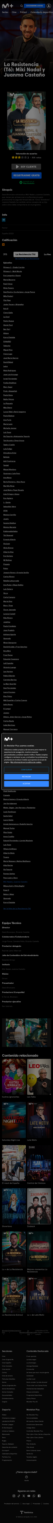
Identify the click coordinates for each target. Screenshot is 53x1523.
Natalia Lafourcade (11, 581)
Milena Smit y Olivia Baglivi (13, 886)
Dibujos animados (32, 1392)
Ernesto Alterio (9, 539)
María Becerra (9, 280)
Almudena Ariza (9, 453)
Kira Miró (7, 651)
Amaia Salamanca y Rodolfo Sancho (18, 824)
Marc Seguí (7, 387)
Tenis (4, 1437)
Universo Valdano (8, 1431)
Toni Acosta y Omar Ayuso (13, 440)
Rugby (4, 1441)
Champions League (8, 1418)
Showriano (7, 1226)
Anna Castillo (8, 837)
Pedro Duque (8, 321)
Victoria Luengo (9, 667)
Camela (6, 795)
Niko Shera (7, 408)
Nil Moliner (7, 560)
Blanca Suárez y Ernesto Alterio (16, 799)
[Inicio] (7, 5)
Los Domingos (31, 1363)
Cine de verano (7, 1376)
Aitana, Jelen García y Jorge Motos (17, 717)
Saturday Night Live (11, 1140)
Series (5, 12)
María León (7, 424)
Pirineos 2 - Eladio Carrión (14, 267)
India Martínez (9, 725)
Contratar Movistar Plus (34, 1431)
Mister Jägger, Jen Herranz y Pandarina (19, 808)
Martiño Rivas (8, 486)
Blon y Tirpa (8, 605)
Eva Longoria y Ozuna (12, 275)
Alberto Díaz (8, 552)
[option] (15, 1032)
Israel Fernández (10, 379)
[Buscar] (21, 6)
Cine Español (6, 1363)
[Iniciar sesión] (49, 6)
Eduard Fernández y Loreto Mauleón (18, 841)
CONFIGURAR (26, 770)
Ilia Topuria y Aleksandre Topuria (16, 436)
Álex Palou (7, 696)
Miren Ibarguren (9, 643)
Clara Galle (8, 313)
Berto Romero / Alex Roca (14, 482)
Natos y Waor (8, 894)
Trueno (6, 857)
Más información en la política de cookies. (26, 762)
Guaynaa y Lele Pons (11, 473)
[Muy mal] (13, 157)
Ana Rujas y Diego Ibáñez (13, 585)
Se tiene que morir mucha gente (37, 1372)
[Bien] (22, 157)
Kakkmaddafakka (10, 531)
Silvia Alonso (8, 548)
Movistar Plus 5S (32, 1402)
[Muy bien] (25, 157)
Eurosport (5, 1450)
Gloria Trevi (8, 325)
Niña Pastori (8, 296)
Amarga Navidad (32, 1366)
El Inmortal (30, 1369)
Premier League (7, 1424)
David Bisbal (8, 362)
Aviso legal (26, 1504)
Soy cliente (28, 166)
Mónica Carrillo (9, 515)
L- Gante (7, 502)
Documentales (7, 1395)
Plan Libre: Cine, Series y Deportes (38, 1434)
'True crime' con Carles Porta (36, 1385)
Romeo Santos (9, 874)
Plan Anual (30, 1447)
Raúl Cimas (7, 284)
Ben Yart (6, 329)
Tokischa (6, 346)
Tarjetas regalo (31, 1457)
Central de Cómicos (36, 1183)
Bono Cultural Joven (33, 1450)
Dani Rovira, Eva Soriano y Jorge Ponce (19, 292)
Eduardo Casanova (11, 659)
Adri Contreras (9, 461)
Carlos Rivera (8, 577)
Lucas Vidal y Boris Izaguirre (14, 412)
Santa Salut (7, 816)
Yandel (6, 465)
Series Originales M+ (9, 1385)
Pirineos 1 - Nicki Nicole (12, 271)
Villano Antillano (10, 849)
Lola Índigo (7, 449)
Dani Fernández (9, 688)
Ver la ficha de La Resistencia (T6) (17, 908)
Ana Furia (7, 420)
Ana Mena (7, 478)
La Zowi (6, 317)
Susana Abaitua (9, 523)
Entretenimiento (8, 1398)
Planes (28, 1441)
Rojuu (5, 568)
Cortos (4, 1372)
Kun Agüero (8, 498)
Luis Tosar (7, 432)
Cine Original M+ (8, 1359)
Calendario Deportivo (9, 1454)
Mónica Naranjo (9, 527)
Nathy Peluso (8, 399)
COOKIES (46, 1504)
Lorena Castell (9, 614)
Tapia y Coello (9, 445)
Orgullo (4, 1402)
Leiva (5, 366)
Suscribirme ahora (34, 6)
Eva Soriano (8, 556)
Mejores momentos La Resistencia (37, 1270)
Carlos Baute (8, 721)
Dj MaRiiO (7, 342)
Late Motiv (32, 1140)
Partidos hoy (6, 1457)
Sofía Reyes (8, 704)
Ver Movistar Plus (32, 1415)
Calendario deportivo (41, 12)
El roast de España (10, 1183)
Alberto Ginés (9, 853)
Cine (14, 12)
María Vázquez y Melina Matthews (16, 861)
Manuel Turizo (9, 828)
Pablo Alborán (9, 676)
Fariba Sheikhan (9, 383)
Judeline (6, 622)
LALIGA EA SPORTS (8, 1421)
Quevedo (7, 638)
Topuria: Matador (8, 1444)
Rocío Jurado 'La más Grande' (36, 1382)
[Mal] (16, 157)
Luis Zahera (8, 589)
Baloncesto (6, 1434)
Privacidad (36, 1504)
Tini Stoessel (8, 535)
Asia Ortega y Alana (11, 494)
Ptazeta (6, 564)
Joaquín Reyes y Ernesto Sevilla (16, 573)
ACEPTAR (26, 784)
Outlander (30, 1376)
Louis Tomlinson (9, 812)
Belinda (6, 457)
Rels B (5, 309)
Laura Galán (8, 820)
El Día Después (7, 1428)
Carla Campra (9, 597)
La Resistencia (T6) (26, 254)
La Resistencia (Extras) (12, 1315)
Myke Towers (8, 288)
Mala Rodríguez (9, 370)
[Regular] (19, 157)
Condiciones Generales (34, 1424)
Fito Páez (7, 300)
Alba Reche (8, 865)
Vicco (5, 593)
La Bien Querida (9, 684)
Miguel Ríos (7, 350)
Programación (7, 1460)
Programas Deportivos (34, 1395)
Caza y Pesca (31, 1398)
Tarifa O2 (29, 1454)
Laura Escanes (9, 692)
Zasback (31, 1226)
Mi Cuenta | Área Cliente (34, 1421)
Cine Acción (6, 1369)
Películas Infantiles (8, 1379)
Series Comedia (7, 1392)
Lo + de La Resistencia (12, 1269)
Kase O (6, 890)
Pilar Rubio (7, 832)
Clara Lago (7, 354)
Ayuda (26, 1480)
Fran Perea (7, 655)
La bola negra (31, 1359)
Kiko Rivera (7, 618)
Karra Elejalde (9, 337)
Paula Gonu (8, 395)
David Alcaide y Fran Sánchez (15, 647)
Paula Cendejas (9, 626)
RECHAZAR (26, 777)
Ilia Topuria (7, 869)
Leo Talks (31, 1097)
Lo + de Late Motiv (35, 1315)
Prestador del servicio (11, 1504)
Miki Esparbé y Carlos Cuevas (15, 700)
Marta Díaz (7, 601)
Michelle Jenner (9, 428)
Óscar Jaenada (9, 610)
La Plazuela (8, 403)
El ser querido (31, 1356)
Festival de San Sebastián (35, 1389)
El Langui (7, 709)
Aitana (6, 333)
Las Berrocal (30, 1379)
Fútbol (23, 12)
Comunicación (31, 1460)
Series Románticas (8, 1389)
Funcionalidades (32, 1418)
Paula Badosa (8, 416)
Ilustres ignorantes (10, 1097)
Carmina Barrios (10, 680)
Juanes (6, 713)
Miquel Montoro (9, 469)
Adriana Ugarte (9, 634)
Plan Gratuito (31, 1444)
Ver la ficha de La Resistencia (27, 258)
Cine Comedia (7, 1366)
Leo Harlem (8, 672)
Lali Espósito (8, 663)
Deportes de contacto (9, 1447)
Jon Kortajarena (10, 803)
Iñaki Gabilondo (9, 791)
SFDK (5, 511)
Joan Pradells (8, 630)
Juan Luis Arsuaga (10, 374)
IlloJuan (6, 544)
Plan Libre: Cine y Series (34, 1437)
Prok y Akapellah (10, 391)
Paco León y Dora (10, 878)
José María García (10, 358)
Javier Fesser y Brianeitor (13, 304)
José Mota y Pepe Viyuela (13, 490)
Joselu (6, 519)
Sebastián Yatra (9, 507)
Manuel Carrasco (10, 729)
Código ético (30, 1428)
